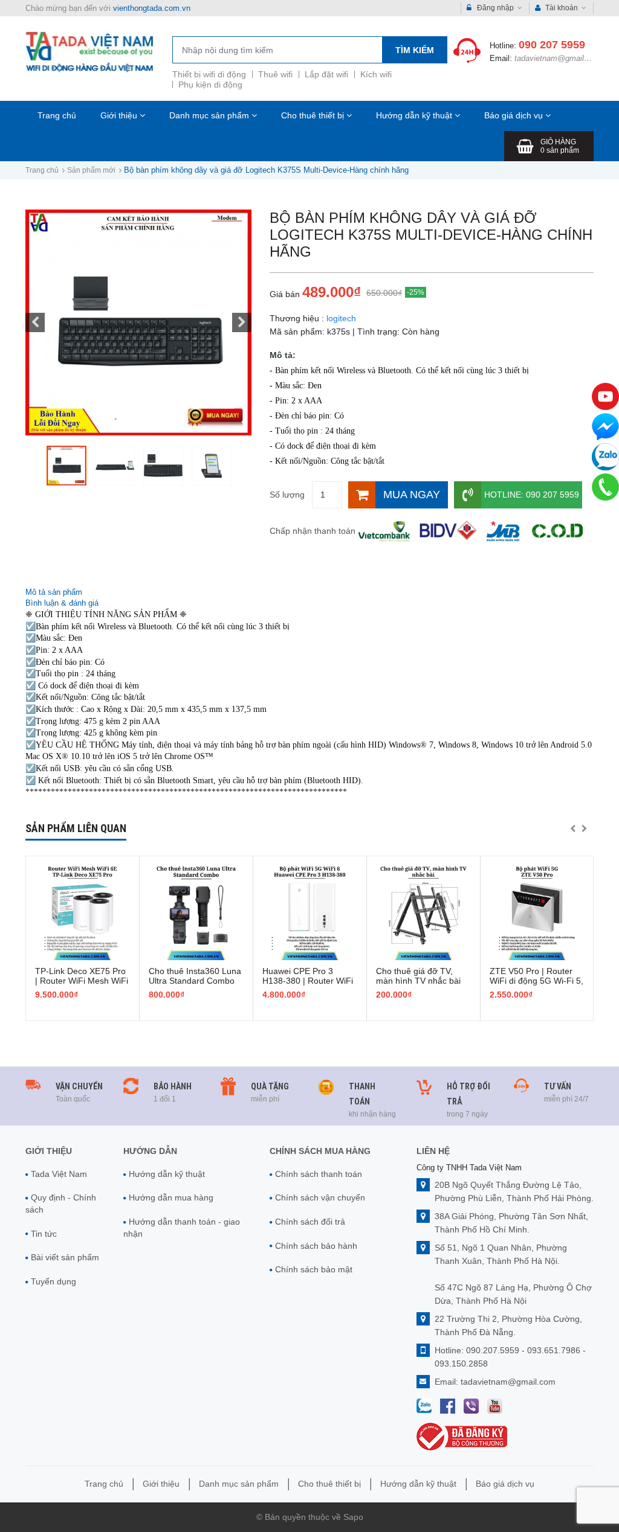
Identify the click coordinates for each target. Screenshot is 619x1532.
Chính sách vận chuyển (320, 1197)
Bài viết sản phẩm (65, 1257)
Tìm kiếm (414, 50)
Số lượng (287, 494)
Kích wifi (376, 74)
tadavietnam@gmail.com (557, 58)
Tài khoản (561, 8)
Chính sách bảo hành (316, 1246)
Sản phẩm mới (91, 170)
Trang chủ (56, 115)
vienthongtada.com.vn (151, 8)
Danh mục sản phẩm (210, 115)
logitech (341, 318)
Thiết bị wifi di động (209, 74)
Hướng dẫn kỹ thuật (415, 115)
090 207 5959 (552, 45)
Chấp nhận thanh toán (312, 531)
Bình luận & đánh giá (62, 602)
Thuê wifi (275, 74)
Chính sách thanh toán (318, 1174)
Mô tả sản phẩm (53, 592)
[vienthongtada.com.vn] (89, 51)
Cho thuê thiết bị (313, 115)
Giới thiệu (120, 115)
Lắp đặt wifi (326, 74)
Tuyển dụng (53, 1281)
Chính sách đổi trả (310, 1221)
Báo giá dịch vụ (514, 115)
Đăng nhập (495, 8)
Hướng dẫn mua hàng (171, 1197)
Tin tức (44, 1234)
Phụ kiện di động (210, 84)
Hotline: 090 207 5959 (531, 494)
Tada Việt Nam (59, 1174)
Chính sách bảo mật (313, 1269)
